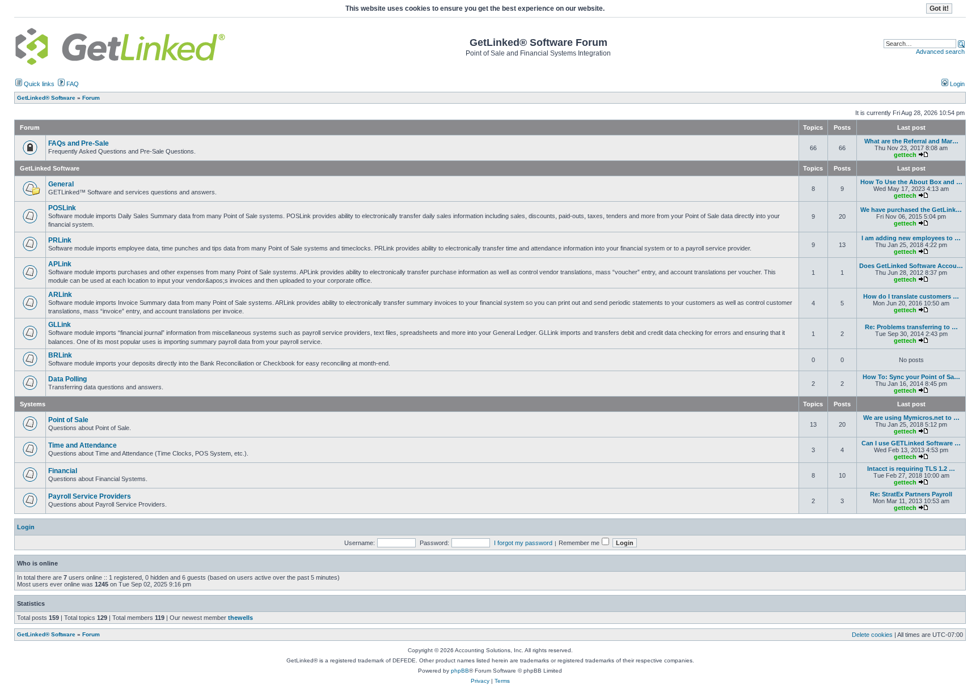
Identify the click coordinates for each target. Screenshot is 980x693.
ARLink (60, 295)
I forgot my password (523, 542)
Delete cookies (872, 634)
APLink (59, 264)
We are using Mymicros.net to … (911, 417)
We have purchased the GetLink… (911, 209)
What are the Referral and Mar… (911, 141)
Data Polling (67, 379)
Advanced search (940, 51)
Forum (91, 634)
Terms (502, 681)
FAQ (72, 83)
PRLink (59, 240)
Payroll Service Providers (89, 496)
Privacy (480, 681)
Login (956, 83)
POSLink (62, 208)
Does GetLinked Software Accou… (911, 265)
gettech (905, 154)
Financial (62, 471)
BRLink (60, 355)
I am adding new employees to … (911, 238)
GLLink (59, 325)
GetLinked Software (49, 168)
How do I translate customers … (911, 296)
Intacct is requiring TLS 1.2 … (911, 468)
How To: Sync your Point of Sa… (911, 376)
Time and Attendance (82, 445)
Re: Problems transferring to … (911, 327)
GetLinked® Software (46, 634)
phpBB (460, 671)
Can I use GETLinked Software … (911, 443)
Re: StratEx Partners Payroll (911, 494)
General (61, 184)
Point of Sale (68, 420)
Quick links (38, 83)
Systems (32, 404)
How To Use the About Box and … (911, 181)
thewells (240, 617)
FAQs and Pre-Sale (78, 143)
